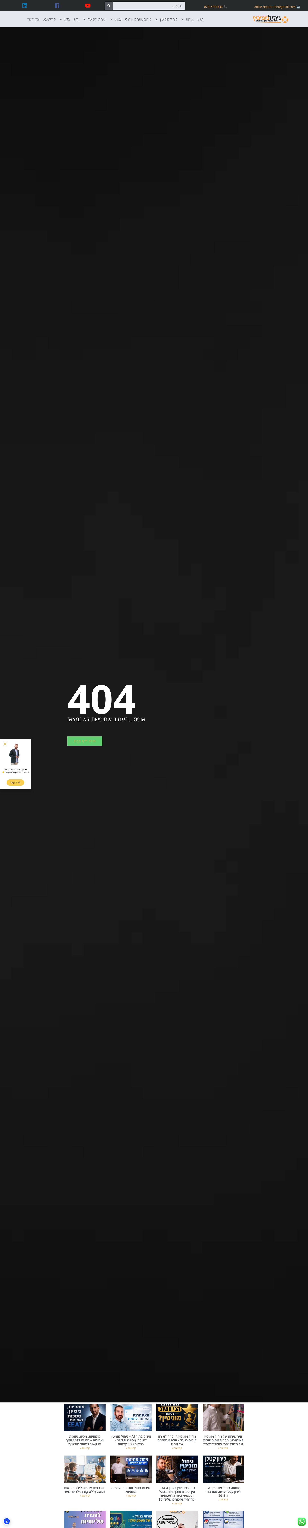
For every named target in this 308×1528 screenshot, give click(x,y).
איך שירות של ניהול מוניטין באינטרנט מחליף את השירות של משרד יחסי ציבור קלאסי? (223, 1440)
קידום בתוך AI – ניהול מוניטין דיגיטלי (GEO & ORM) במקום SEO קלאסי (131, 1440)
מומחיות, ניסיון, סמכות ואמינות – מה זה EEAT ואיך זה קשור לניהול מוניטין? (85, 1440)
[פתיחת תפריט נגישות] (6, 1521)
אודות (189, 19)
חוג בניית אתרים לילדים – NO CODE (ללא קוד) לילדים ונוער (84, 1490)
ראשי (200, 19)
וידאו (76, 19)
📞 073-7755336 (215, 7)
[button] (5, 744)
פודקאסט (49, 19)
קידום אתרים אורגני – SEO (133, 19)
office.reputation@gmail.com (275, 7)
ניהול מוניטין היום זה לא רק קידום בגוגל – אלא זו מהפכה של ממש (177, 1440)
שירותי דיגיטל (97, 19)
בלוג (67, 19)
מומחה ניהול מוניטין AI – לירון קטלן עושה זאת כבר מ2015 (223, 1492)
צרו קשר (33, 19)
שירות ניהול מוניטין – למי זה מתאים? (130, 1490)
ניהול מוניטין (168, 19)
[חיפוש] (109, 6)
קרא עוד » (223, 1448)
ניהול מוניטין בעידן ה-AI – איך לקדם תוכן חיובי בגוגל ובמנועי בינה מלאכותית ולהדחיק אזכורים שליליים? (177, 1494)
